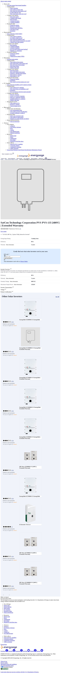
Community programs (15, 147)
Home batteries (11, 158)
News (11, 137)
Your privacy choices (8, 667)
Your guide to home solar (16, 9)
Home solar (4, 158)
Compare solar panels (15, 18)
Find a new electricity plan (16, 116)
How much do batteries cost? (17, 39)
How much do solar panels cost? (18, 11)
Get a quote (3, 231)
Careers (12, 130)
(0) (20, 228)
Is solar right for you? (15, 12)
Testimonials (13, 138)
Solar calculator (14, 8)
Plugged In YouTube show (17, 141)
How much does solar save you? (18, 14)
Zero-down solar (14, 29)
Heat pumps (19, 158)
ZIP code (6, 254)
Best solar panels (14, 16)
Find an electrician (14, 121)
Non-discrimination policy (7, 665)
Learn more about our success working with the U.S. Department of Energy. (20, 672)
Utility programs (14, 148)
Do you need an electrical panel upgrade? (20, 91)
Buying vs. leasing (14, 26)
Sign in (49, 159)
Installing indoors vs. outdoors (17, 99)
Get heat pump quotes (12, 59)
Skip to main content (6, 1)
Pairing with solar (14, 67)
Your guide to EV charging (17, 87)
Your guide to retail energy (17, 117)
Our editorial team (14, 131)
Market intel (13, 135)
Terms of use (4, 661)
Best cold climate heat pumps (17, 72)
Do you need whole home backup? (19, 49)
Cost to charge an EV (15, 106)
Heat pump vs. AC (15, 76)
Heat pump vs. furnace (16, 74)
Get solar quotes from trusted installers (16, 5)
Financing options (14, 25)
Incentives (12, 31)
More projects (34, 158)
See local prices (8, 258)
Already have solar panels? (17, 42)
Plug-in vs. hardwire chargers (17, 97)
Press (11, 128)
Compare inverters (14, 21)
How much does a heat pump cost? (19, 63)
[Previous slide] (3, 594)
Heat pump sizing (14, 66)
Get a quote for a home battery (14, 33)
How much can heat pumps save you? (19, 82)
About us (12, 125)
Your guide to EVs (15, 103)
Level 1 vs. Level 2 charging (17, 96)
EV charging (26, 158)
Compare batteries (14, 46)
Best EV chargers (14, 94)
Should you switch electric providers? (19, 118)
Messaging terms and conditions (9, 664)
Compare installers (14, 22)
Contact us (6, 632)
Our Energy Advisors (15, 127)
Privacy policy (4, 663)
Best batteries (13, 45)
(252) (12, 322)
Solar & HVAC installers (16, 144)
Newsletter (13, 140)
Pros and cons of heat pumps (17, 65)
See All (57, 296)
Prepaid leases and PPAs (16, 28)
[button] (6, 269)
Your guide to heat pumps (16, 62)
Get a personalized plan (16, 110)
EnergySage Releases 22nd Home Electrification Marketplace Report (24, 150)
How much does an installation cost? (19, 89)
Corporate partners (14, 145)
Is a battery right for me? (16, 38)
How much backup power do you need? (20, 40)
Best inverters (13, 19)
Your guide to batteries (15, 36)
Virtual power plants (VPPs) (17, 56)
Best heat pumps (14, 70)
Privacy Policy (24, 261)
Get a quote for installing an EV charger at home (19, 84)
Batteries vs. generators (16, 50)
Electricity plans (8, 611)
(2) (12, 526)
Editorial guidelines (15, 133)
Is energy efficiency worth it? (17, 113)
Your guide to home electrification (18, 111)
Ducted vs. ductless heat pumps (18, 73)
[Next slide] (9, 594)
